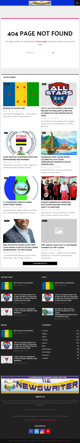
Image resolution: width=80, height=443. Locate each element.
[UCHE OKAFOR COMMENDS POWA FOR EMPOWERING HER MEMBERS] (21, 143)
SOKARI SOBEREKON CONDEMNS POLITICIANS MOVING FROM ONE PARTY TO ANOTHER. (56, 205)
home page (42, 41)
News (6, 132)
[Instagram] (42, 431)
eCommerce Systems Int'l (64, 441)
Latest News (9, 77)
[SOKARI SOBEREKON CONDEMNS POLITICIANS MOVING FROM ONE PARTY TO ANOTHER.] (59, 188)
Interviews (45, 355)
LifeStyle (45, 358)
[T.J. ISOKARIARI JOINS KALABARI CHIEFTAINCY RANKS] (21, 188)
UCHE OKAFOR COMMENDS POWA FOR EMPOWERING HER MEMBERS (20, 158)
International (46, 352)
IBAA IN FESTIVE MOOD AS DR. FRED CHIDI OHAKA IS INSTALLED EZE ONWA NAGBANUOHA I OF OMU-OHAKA (20, 247)
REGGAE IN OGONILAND (14, 108)
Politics (44, 334)
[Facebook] (31, 431)
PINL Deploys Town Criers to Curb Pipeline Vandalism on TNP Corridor (59, 246)
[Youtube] (48, 431)
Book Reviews (46, 349)
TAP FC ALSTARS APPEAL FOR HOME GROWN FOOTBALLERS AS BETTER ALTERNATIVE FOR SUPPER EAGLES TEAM (57, 112)
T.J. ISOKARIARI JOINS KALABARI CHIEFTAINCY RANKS (17, 203)
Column (44, 343)
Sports (44, 84)
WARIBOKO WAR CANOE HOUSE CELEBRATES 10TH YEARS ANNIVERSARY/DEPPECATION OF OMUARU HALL (56, 161)
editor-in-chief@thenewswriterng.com (44, 420)
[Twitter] (36, 431)
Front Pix (7, 220)
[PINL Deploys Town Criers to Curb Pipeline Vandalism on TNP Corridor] (59, 231)
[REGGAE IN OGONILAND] (21, 94)
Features (7, 84)
